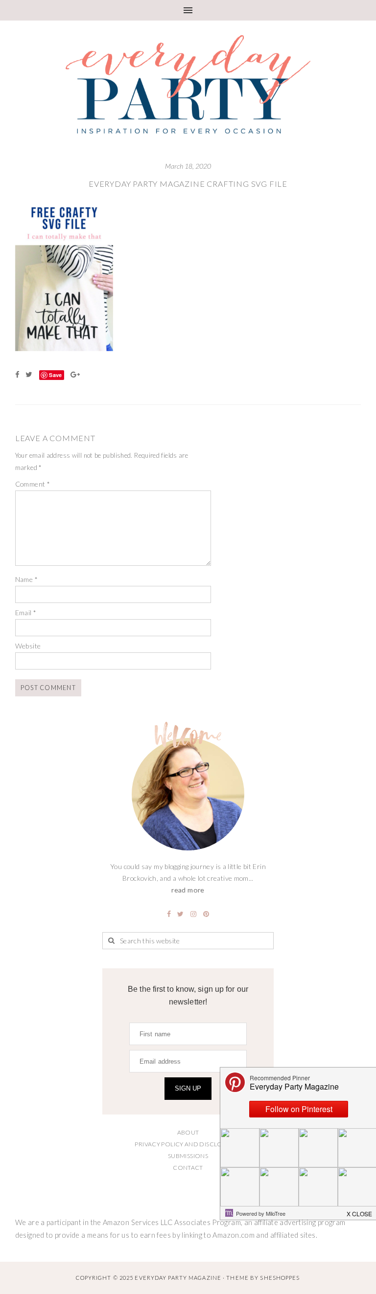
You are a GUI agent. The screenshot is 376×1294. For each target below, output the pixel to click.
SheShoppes (280, 1277)
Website (28, 646)
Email (26, 612)
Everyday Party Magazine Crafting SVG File (188, 183)
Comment (32, 484)
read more (187, 890)
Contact (188, 1167)
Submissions (188, 1156)
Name (26, 579)
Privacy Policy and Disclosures (188, 1144)
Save (55, 375)
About (188, 1132)
